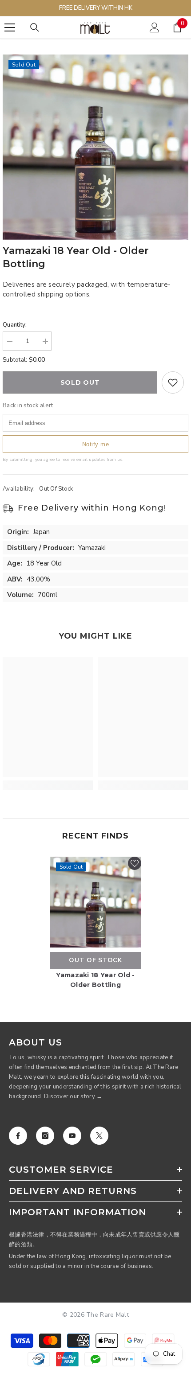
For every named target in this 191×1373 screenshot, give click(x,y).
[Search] (34, 27)
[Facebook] (18, 1136)
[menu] (9, 27)
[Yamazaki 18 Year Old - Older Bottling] (95, 902)
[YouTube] (72, 1136)
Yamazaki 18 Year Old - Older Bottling (95, 980)
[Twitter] (99, 1136)
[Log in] (154, 27)
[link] (48, 785)
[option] (95, 147)
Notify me (95, 444)
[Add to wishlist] (173, 382)
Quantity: (15, 325)
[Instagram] (45, 1136)
